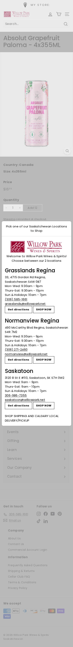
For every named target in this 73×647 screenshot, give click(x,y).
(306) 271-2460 (16, 349)
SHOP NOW (44, 309)
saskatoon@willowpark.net (25, 400)
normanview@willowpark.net (26, 354)
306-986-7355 (16, 395)
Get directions (18, 309)
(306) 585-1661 (16, 299)
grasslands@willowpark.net (25, 304)
